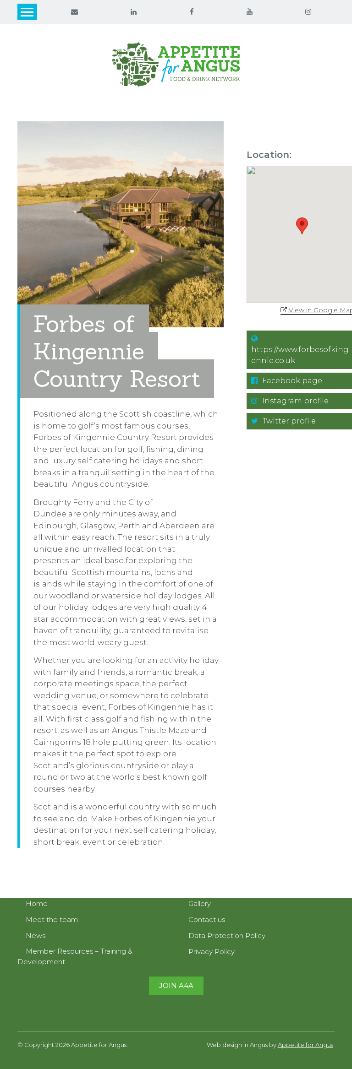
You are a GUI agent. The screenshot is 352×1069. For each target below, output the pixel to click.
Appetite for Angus (305, 1044)
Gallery (199, 903)
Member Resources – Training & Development (74, 956)
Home (37, 903)
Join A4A (176, 985)
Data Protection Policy (226, 935)
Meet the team (52, 919)
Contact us (206, 919)
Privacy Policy (211, 951)
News (35, 935)
